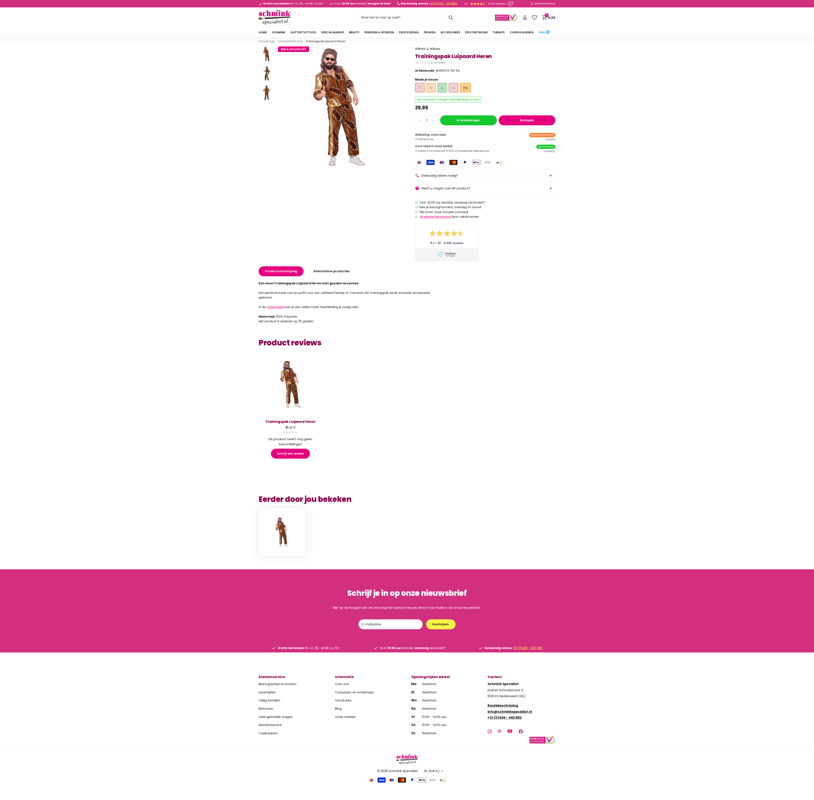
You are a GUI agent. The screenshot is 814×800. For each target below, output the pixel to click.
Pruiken (429, 32)
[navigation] (267, 54)
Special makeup (332, 32)
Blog (338, 708)
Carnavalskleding (290, 41)
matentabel (275, 307)
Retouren (266, 708)
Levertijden (267, 692)
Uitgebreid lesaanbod (436, 217)
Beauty (354, 32)
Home (263, 32)
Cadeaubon (268, 733)
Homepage (267, 41)
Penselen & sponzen (379, 32)
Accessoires (450, 32)
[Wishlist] (534, 17)
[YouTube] (509, 731)
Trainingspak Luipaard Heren (290, 421)
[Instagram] (490, 731)
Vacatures (343, 700)
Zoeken (451, 17)
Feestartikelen (476, 32)
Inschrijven (440, 624)
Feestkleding (409, 32)
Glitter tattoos (303, 32)
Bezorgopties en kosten (277, 684)
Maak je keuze (426, 79)
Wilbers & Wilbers (427, 49)
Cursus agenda (522, 32)
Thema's (499, 32)
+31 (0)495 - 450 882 (443, 3)
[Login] (525, 17)
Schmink (278, 32)
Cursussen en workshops (354, 692)
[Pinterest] (499, 731)
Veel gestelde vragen (276, 717)
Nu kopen (527, 120)
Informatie (344, 677)
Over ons (342, 684)
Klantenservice (272, 677)
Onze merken (345, 717)
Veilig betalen (269, 700)
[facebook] (521, 731)
